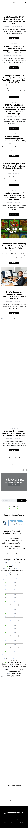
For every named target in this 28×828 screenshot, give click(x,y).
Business (14, 133)
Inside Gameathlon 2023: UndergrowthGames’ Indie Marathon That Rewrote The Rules (14, 20)
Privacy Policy (22, 817)
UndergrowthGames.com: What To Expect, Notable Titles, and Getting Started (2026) (13, 433)
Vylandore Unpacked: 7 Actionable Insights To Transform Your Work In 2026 (14, 139)
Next (19, 457)
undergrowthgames (18, 550)
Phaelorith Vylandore (15, 116)
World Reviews (14, 428)
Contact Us (19, 819)
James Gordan (15, 143)
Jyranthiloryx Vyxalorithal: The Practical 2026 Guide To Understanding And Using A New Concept (14, 196)
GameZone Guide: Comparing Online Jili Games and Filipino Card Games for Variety (14, 246)
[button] (25, 470)
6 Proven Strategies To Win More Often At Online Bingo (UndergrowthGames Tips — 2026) (14, 167)
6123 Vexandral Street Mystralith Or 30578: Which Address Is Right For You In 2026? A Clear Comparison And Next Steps (14, 109)
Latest (14, 240)
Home (2, 817)
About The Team (10, 819)
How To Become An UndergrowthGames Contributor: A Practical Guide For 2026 (14, 295)
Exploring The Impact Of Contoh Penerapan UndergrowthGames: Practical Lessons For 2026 (14, 49)
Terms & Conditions (11, 817)
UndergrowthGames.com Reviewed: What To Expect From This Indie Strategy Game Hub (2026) (14, 79)
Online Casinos (14, 160)
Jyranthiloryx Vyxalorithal (15, 26)
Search (22, 500)
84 (15, 457)
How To (14, 102)
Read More (13, 38)
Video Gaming (14, 14)
